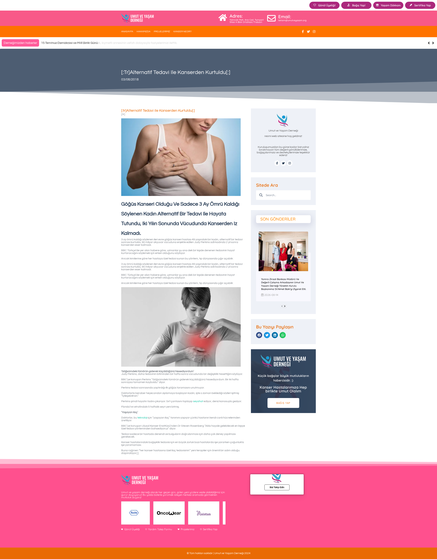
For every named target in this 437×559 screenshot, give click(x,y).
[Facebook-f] (302, 31)
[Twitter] (308, 31)
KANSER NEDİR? (182, 31)
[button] (433, 43)
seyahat (198, 401)
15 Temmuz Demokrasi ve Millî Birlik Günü (69, 43)
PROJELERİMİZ (162, 31)
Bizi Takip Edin (277, 487)
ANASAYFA (127, 31)
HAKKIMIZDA (143, 31)
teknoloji (142, 417)
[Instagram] (314, 31)
